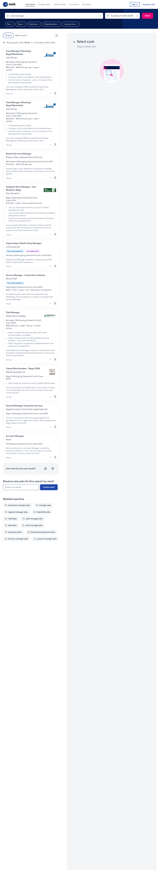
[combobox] (54, 16)
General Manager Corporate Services (24, 405)
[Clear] (100, 16)
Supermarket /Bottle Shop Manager (23, 243)
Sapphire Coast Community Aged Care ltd (26, 409)
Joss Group (11, 57)
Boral (8, 439)
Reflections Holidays (16, 316)
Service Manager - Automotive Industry (25, 275)
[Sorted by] (56, 35)
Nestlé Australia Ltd (15, 372)
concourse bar (13, 246)
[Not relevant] (53, 469)
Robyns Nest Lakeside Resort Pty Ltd (24, 157)
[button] (56, 35)
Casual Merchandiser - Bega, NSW (23, 368)
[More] (50, 93)
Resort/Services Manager (18, 153)
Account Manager (15, 436)
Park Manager (13, 312)
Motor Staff (11, 278)
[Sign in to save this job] (55, 93)
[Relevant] (46, 469)
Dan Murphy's (13, 193)
